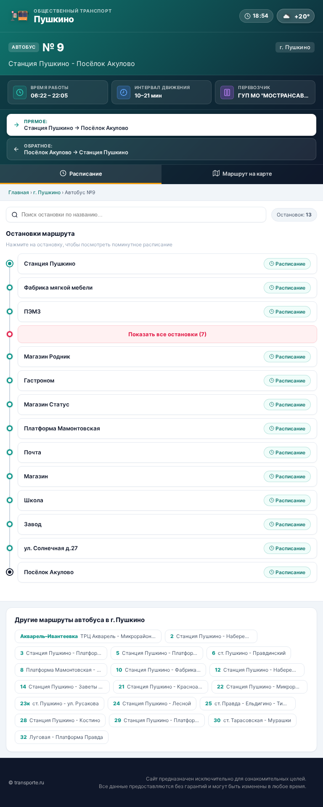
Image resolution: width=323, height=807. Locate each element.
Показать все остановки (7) (167, 334)
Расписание (85, 173)
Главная (18, 192)
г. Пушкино (47, 192)
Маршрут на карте (246, 173)
